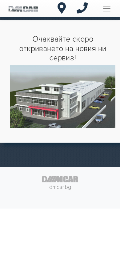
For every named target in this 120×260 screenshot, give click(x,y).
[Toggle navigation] (106, 8)
